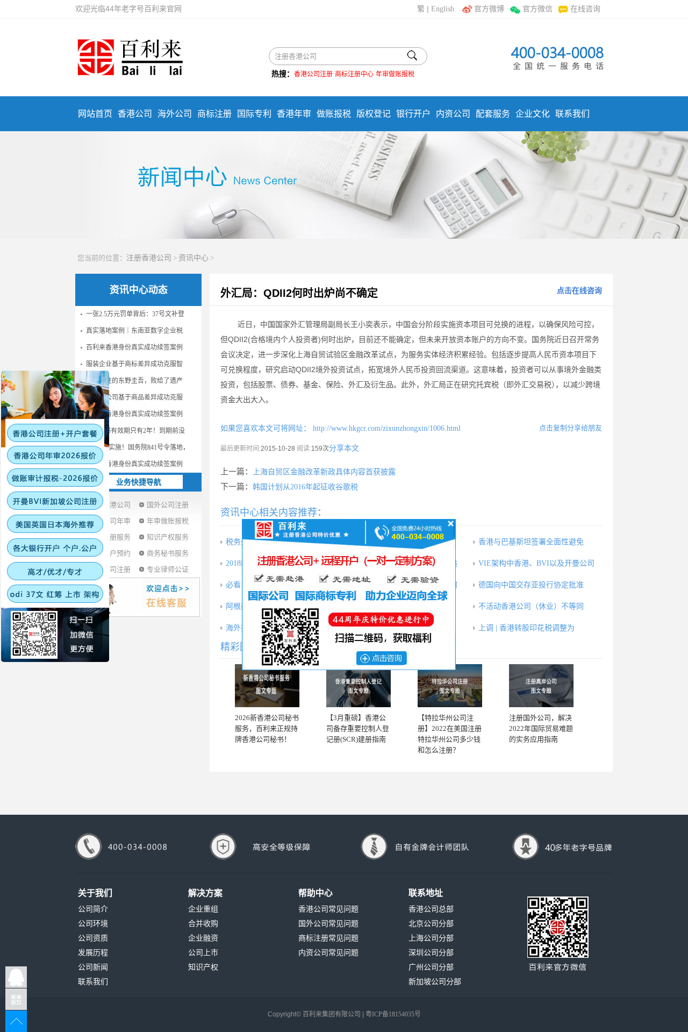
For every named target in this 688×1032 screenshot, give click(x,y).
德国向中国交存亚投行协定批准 (531, 585)
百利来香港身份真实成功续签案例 (134, 347)
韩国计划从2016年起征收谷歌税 (305, 487)
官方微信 (537, 9)
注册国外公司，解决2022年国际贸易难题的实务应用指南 (541, 728)
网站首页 (95, 113)
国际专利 (254, 113)
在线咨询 (585, 9)
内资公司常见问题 (328, 953)
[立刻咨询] (349, 593)
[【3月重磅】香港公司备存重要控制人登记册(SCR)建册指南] (358, 685)
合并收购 (203, 924)
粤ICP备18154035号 (393, 1014)
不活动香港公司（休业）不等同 (531, 606)
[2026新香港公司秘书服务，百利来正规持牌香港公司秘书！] (267, 685)
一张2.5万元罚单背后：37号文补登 (135, 314)
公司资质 (93, 938)
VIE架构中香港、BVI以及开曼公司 (536, 563)
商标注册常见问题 (328, 938)
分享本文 (344, 448)
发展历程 (93, 953)
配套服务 (493, 113)
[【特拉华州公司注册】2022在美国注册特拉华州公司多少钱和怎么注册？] (450, 685)
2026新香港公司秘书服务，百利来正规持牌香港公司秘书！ (267, 728)
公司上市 (203, 953)
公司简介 (93, 909)
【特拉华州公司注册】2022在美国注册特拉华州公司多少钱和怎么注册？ (450, 734)
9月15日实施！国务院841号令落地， (137, 447)
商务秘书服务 (168, 553)
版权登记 (373, 113)
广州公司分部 (431, 967)
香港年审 (294, 113)
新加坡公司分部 (434, 982)
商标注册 (214, 113)
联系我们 (572, 113)
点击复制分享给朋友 (570, 428)
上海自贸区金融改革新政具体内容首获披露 (324, 472)
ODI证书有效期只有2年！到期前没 (135, 431)
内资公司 (453, 113)
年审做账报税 (395, 74)
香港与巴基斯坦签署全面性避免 (531, 542)
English (442, 9)
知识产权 (203, 967)
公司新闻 (93, 967)
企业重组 (203, 909)
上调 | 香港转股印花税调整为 (526, 628)
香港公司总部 (431, 909)
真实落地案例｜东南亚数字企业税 (134, 330)
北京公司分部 (431, 924)
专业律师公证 (168, 569)
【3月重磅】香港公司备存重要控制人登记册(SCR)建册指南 (357, 728)
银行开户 (413, 113)
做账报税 (334, 113)
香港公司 (135, 113)
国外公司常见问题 (328, 924)
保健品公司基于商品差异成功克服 (134, 397)
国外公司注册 (168, 505)
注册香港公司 (148, 258)
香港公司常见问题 (328, 909)
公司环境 (93, 924)
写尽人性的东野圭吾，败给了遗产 (134, 381)
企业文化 (532, 113)
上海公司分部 (431, 938)
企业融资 (203, 938)
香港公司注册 (313, 74)
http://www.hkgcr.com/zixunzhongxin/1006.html (386, 428)
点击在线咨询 (579, 291)
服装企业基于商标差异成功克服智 (134, 364)
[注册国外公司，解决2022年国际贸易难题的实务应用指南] (541, 685)
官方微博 (489, 9)
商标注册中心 (354, 74)
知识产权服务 (168, 537)
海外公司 (174, 113)
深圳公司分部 (431, 953)
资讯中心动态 (139, 289)
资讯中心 (193, 258)
